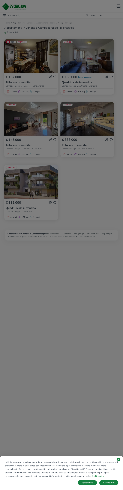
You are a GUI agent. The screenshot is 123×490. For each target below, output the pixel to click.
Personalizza (87, 482)
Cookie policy (98, 476)
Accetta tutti (108, 482)
